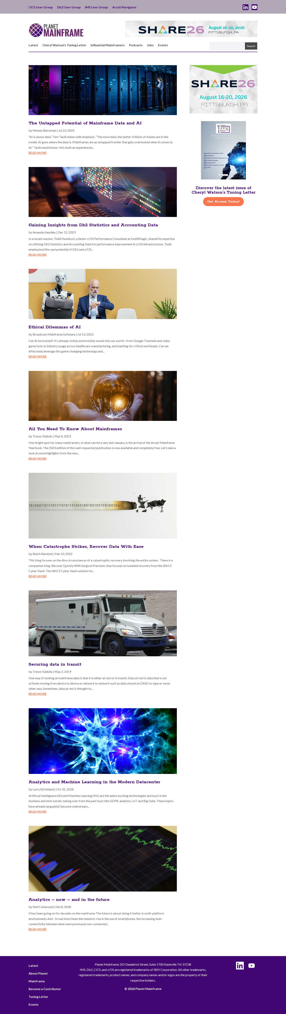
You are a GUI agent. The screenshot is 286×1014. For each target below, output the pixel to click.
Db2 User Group (69, 7)
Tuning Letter (38, 996)
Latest (33, 45)
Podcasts (136, 45)
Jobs (150, 45)
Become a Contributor (45, 989)
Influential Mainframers (108, 45)
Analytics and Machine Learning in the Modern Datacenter (94, 782)
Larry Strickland (43, 789)
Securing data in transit (55, 664)
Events (163, 45)
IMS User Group (96, 7)
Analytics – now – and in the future (69, 899)
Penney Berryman (44, 130)
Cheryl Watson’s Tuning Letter (64, 45)
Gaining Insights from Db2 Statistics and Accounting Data (93, 225)
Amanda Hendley (44, 232)
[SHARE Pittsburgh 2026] (191, 36)
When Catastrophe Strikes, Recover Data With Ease (86, 546)
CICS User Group (41, 7)
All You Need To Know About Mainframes (75, 429)
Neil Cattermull (43, 907)
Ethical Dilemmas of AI (55, 327)
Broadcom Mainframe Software (54, 334)
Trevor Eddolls (42, 436)
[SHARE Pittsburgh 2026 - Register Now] (223, 112)
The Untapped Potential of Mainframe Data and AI (85, 123)
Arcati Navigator (124, 7)
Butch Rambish (43, 554)
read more (38, 153)
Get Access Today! (223, 201)
